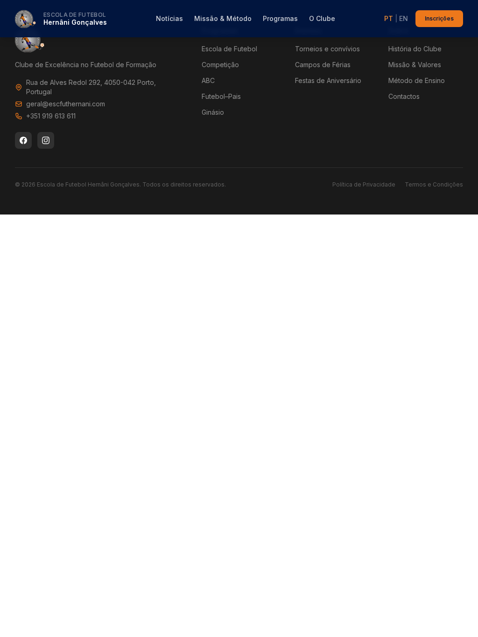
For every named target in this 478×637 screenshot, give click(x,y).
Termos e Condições (434, 184)
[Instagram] (45, 140)
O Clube (322, 18)
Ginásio (213, 112)
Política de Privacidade (363, 184)
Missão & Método (223, 18)
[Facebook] (23, 140)
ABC (208, 80)
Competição (220, 65)
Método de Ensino (416, 80)
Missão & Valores (414, 65)
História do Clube (415, 49)
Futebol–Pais (221, 96)
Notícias (169, 18)
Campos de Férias (323, 65)
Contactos (404, 96)
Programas (280, 18)
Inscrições (439, 18)
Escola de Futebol (229, 49)
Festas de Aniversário (328, 80)
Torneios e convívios (327, 49)
